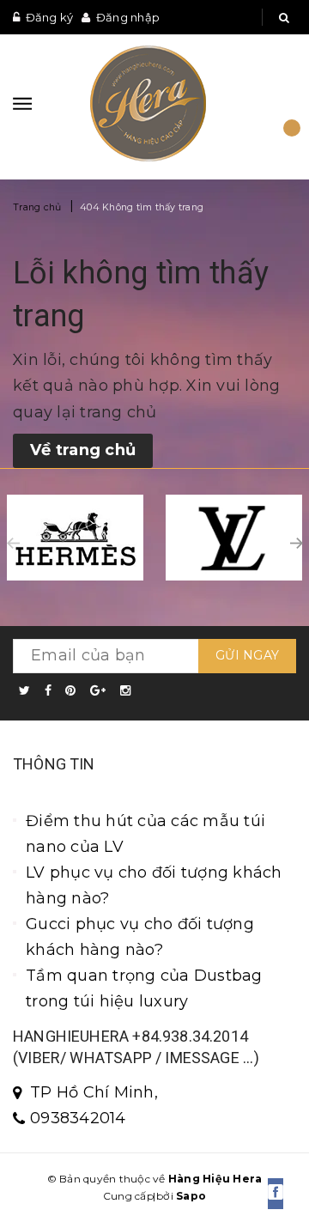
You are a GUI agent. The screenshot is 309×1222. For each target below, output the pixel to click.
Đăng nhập (128, 17)
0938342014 (78, 1118)
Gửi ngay (247, 655)
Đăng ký (50, 17)
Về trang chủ (83, 450)
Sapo (191, 1195)
